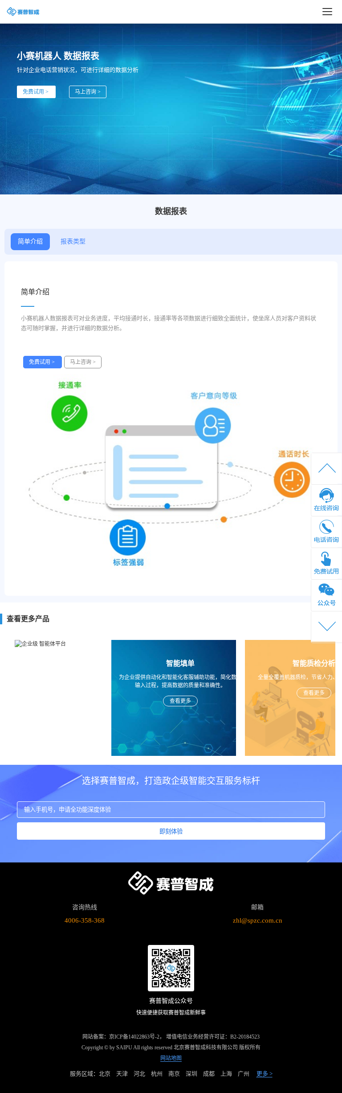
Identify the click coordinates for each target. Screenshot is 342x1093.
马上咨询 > (88, 92)
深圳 (191, 1073)
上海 (226, 1073)
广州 (243, 1073)
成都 (209, 1073)
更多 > (264, 1073)
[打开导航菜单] (327, 12)
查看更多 (133, 701)
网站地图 (171, 1058)
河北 (139, 1073)
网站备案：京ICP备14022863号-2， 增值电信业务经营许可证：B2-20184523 (171, 1037)
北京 (104, 1073)
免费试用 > (36, 92)
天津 (122, 1073)
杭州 (157, 1073)
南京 (174, 1073)
